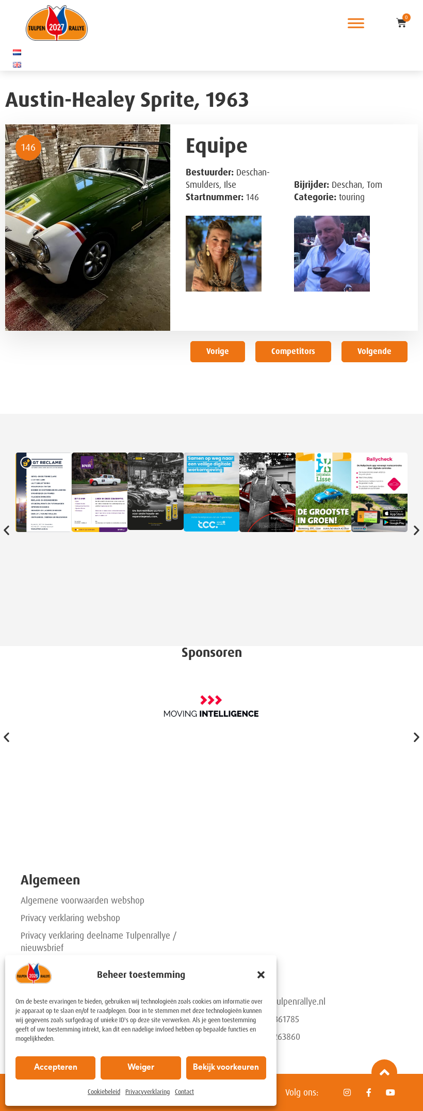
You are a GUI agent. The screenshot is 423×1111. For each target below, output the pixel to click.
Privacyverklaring (147, 1092)
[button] (261, 975)
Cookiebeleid (104, 1092)
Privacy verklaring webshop (70, 918)
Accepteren (55, 1068)
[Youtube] (390, 1092)
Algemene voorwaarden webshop (82, 900)
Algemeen (50, 880)
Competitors (293, 351)
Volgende (374, 351)
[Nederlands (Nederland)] (17, 52)
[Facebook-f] (369, 1092)
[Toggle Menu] (356, 23)
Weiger (140, 1068)
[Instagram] (347, 1092)
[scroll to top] (384, 1072)
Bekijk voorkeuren (226, 1068)
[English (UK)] (17, 64)
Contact (184, 1092)
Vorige (217, 351)
